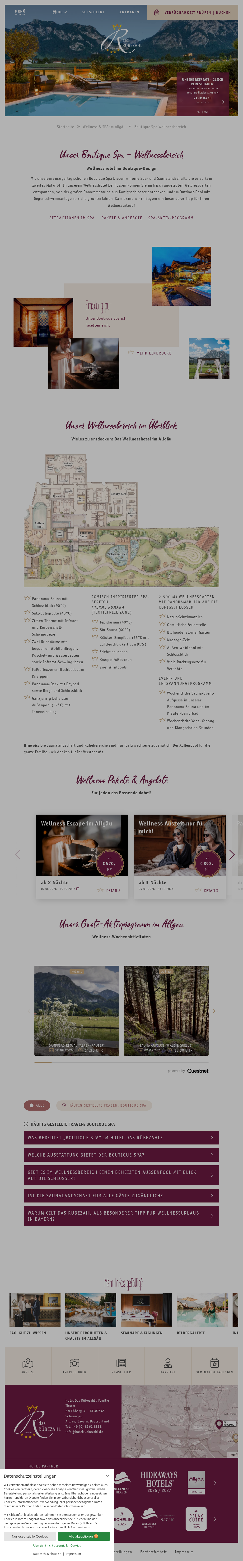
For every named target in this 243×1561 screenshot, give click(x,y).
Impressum (73, 1554)
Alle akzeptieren (81, 1536)
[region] (57, 1504)
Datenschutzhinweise (47, 1554)
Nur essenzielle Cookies (30, 1536)
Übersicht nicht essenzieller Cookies (57, 1545)
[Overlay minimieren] (107, 1475)
